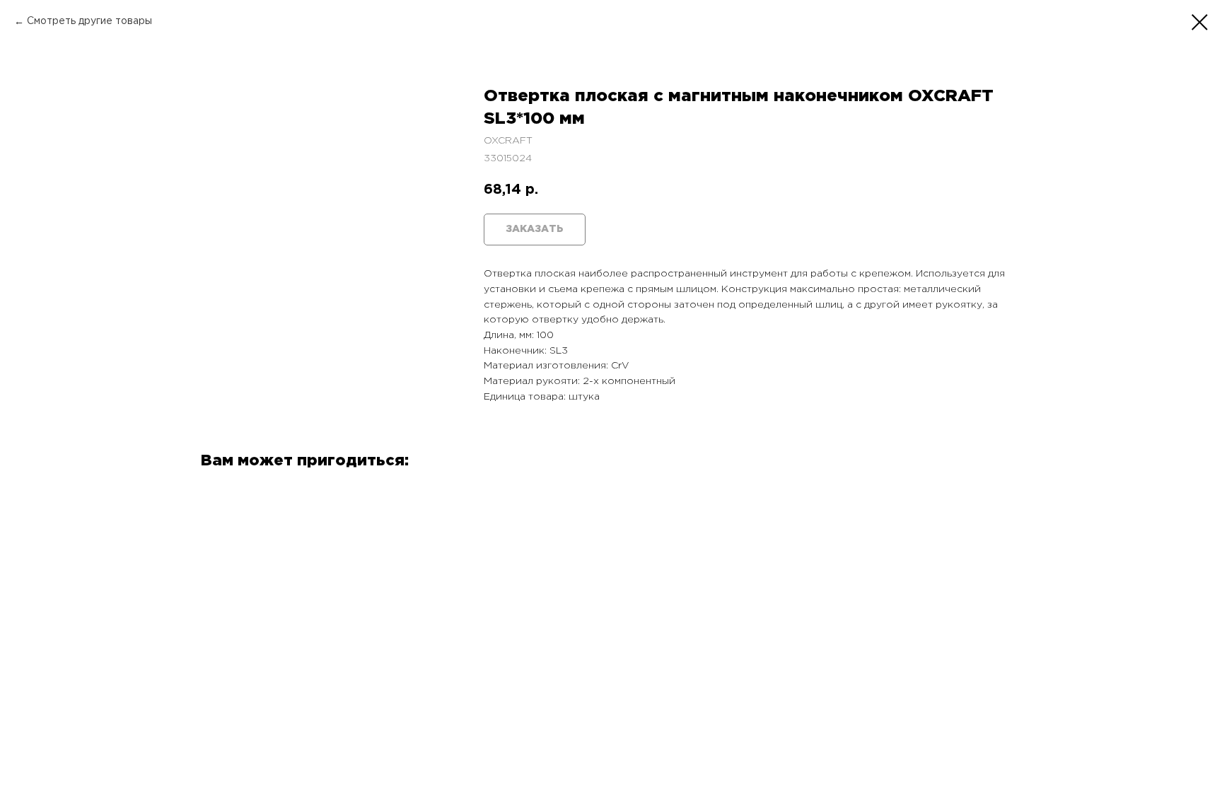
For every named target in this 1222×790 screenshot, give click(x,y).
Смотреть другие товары (89, 21)
